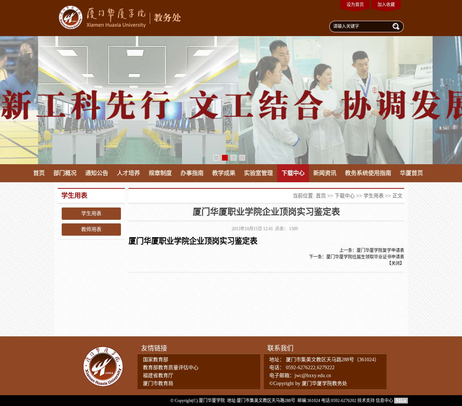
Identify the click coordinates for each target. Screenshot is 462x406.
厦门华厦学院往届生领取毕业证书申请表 (365, 256)
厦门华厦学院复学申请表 (380, 250)
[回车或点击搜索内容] (395, 26)
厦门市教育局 (158, 383)
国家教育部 (155, 359)
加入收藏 (386, 4)
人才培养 (128, 173)
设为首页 (355, 4)
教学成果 (223, 173)
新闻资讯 (324, 173)
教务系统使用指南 (368, 173)
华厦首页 (411, 173)
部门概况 (65, 173)
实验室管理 (258, 173)
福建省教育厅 (158, 375)
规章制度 (160, 173)
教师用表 (91, 229)
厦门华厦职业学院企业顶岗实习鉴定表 (192, 241)
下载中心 (293, 173)
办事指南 (192, 173)
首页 (39, 173)
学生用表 (91, 213)
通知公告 (96, 173)
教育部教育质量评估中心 (171, 367)
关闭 (395, 263)
